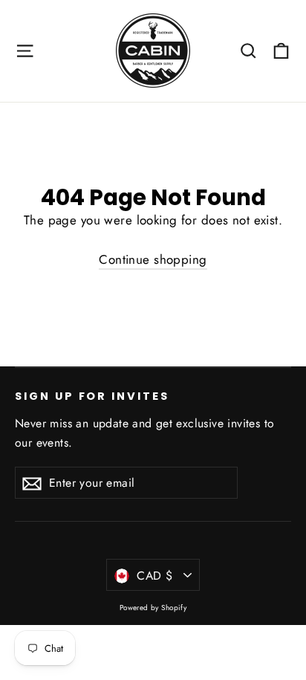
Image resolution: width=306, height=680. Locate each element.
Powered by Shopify (153, 607)
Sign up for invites (92, 396)
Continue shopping (152, 259)
